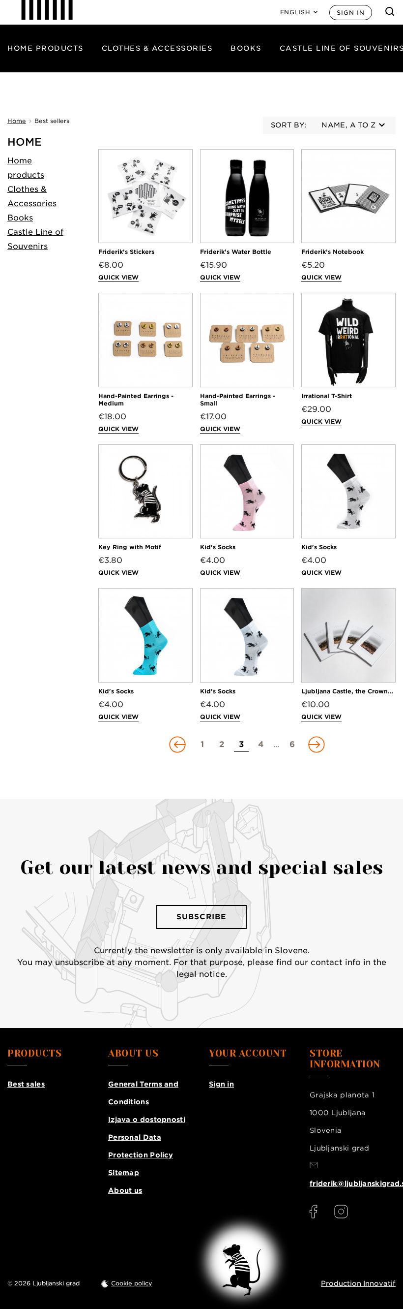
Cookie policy (131, 1283)
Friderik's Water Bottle (235, 251)
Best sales (26, 1084)
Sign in (351, 12)
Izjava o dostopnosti (146, 1119)
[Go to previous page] (178, 744)
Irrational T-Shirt (326, 396)
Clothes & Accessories (157, 48)
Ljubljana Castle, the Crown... (347, 691)
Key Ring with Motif (129, 547)
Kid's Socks (217, 547)
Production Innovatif (358, 1283)
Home (24, 142)
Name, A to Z (348, 125)
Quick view (118, 277)
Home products (45, 48)
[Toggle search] (390, 11)
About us (125, 1190)
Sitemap (123, 1173)
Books (245, 48)
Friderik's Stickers (126, 251)
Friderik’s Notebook (332, 251)
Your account (248, 1053)
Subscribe (201, 916)
